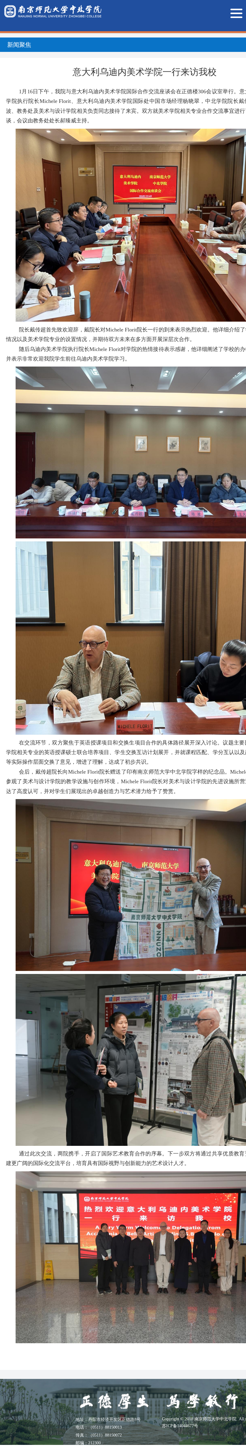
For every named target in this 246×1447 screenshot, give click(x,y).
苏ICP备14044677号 (180, 1426)
